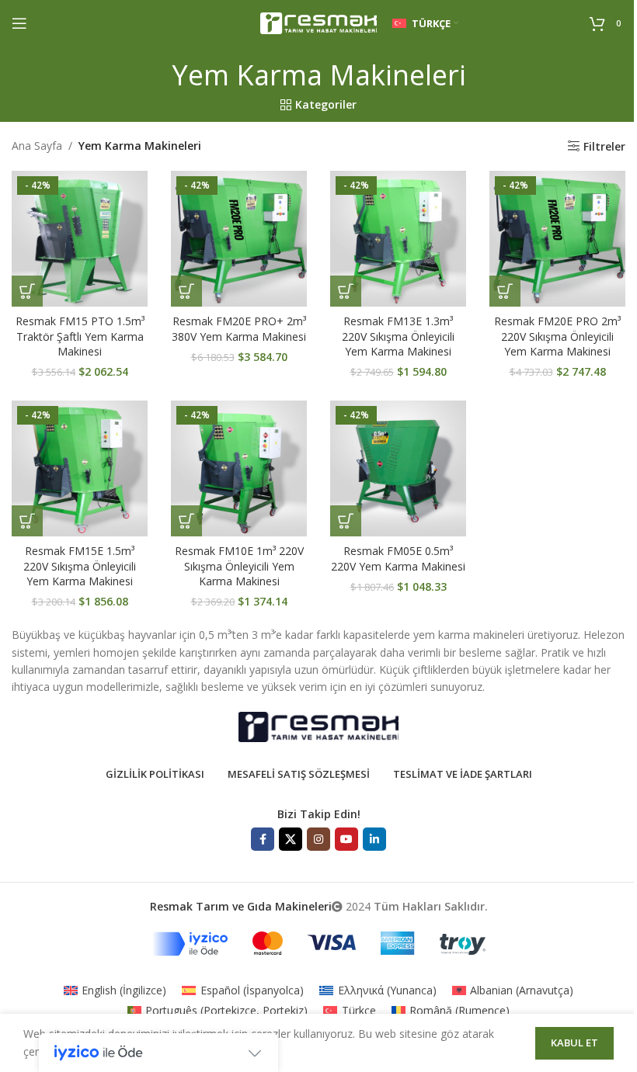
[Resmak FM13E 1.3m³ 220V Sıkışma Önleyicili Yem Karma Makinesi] (398, 239)
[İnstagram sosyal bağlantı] (318, 839)
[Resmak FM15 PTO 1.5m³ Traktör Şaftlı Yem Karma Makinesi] (80, 239)
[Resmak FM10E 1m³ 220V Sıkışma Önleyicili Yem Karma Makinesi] (239, 468)
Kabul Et (574, 1042)
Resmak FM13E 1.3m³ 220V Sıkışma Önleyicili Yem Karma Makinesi (398, 336)
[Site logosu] (318, 22)
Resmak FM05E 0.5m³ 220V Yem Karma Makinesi (398, 558)
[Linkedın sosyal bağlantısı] (374, 839)
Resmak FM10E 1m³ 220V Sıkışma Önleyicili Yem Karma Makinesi (239, 565)
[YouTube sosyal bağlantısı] (346, 839)
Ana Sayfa (37, 145)
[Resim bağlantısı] (318, 725)
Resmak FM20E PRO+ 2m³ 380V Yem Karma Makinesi (239, 329)
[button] (27, 291)
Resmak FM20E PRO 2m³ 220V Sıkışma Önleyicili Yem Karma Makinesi (557, 336)
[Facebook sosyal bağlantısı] (262, 839)
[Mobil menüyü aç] (19, 23)
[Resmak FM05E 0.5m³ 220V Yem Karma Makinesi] (398, 468)
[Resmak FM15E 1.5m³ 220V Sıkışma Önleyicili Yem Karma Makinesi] (80, 468)
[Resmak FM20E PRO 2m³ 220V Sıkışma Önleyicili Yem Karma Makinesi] (557, 239)
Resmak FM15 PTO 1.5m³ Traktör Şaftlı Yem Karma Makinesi (80, 336)
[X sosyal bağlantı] (290, 839)
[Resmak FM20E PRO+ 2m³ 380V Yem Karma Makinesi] (239, 239)
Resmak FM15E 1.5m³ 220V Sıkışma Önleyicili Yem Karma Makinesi (79, 565)
